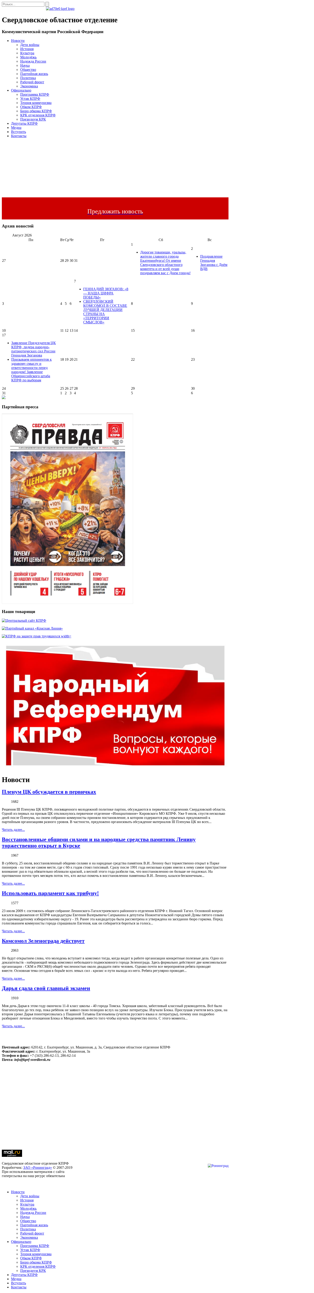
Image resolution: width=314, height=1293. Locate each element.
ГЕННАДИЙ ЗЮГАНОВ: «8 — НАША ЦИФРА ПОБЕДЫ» (105, 293)
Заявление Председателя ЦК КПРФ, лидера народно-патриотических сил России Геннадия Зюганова (33, 349)
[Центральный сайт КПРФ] (24, 620)
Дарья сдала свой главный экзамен (46, 988)
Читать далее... (13, 830)
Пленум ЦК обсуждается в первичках (49, 792)
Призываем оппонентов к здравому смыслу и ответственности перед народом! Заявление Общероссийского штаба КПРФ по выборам (31, 369)
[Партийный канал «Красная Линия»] (32, 628)
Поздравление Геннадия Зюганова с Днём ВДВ (213, 262)
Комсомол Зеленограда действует (43, 941)
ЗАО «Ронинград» (37, 1167)
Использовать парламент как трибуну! (50, 893)
